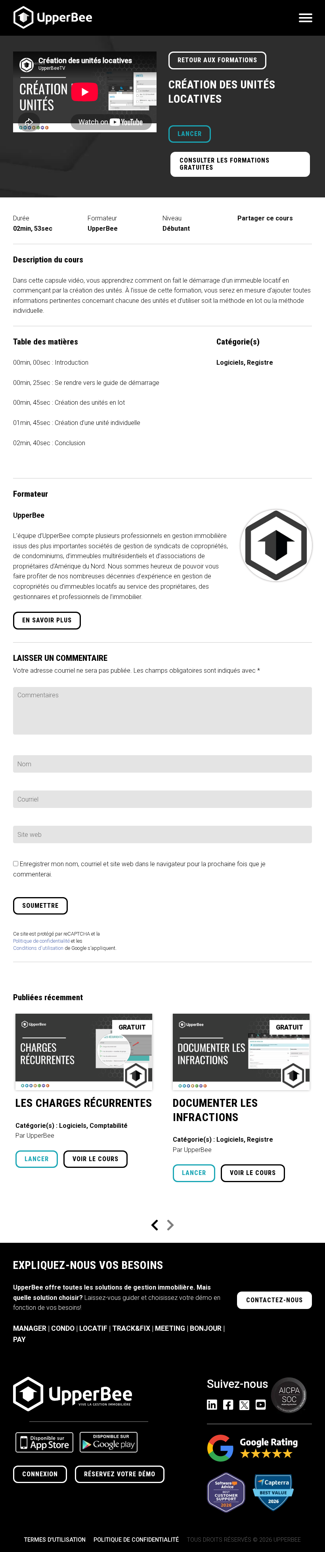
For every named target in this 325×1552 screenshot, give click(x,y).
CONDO (63, 1328)
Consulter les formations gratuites (225, 164)
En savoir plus (47, 620)
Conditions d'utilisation (38, 948)
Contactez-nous (274, 1300)
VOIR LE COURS (96, 1159)
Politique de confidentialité (41, 941)
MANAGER (29, 1328)
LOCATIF (93, 1328)
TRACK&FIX (131, 1328)
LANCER (190, 134)
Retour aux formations (217, 60)
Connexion (40, 1474)
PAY (19, 1339)
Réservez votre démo (119, 1474)
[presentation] (155, 1226)
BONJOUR (206, 1328)
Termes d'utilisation (55, 1540)
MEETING (170, 1328)
